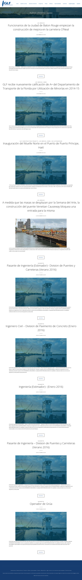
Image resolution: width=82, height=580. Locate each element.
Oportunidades (58, 3)
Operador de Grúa (41, 504)
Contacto (65, 3)
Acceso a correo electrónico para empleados (57, 570)
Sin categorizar (57, 141)
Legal (47, 570)
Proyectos (41, 3)
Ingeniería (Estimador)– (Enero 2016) (41, 386)
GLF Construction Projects (29, 141)
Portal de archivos (68, 570)
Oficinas (51, 3)
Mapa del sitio (43, 570)
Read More (41, 76)
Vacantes (41, 263)
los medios (41, 23)
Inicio (17, 3)
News (45, 82)
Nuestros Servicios (33, 3)
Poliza (46, 3)
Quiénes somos (23, 3)
